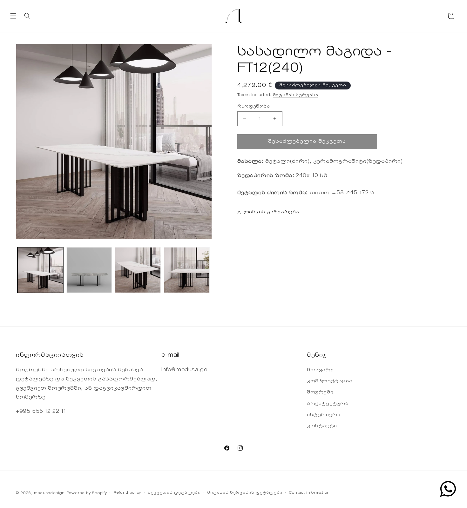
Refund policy (127, 493)
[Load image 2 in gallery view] (89, 270)
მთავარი (320, 370)
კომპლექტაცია (329, 381)
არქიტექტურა (328, 404)
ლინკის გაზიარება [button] (272, 212)
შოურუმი (320, 393)
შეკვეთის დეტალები (174, 493)
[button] (13, 16)
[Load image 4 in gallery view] (187, 270)
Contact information (309, 493)
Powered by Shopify (86, 493)
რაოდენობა (253, 106)
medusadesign (49, 493)
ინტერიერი (323, 415)
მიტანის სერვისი (295, 95)
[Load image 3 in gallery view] (138, 270)
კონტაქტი (322, 426)
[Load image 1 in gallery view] (40, 270)
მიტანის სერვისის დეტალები (244, 493)
